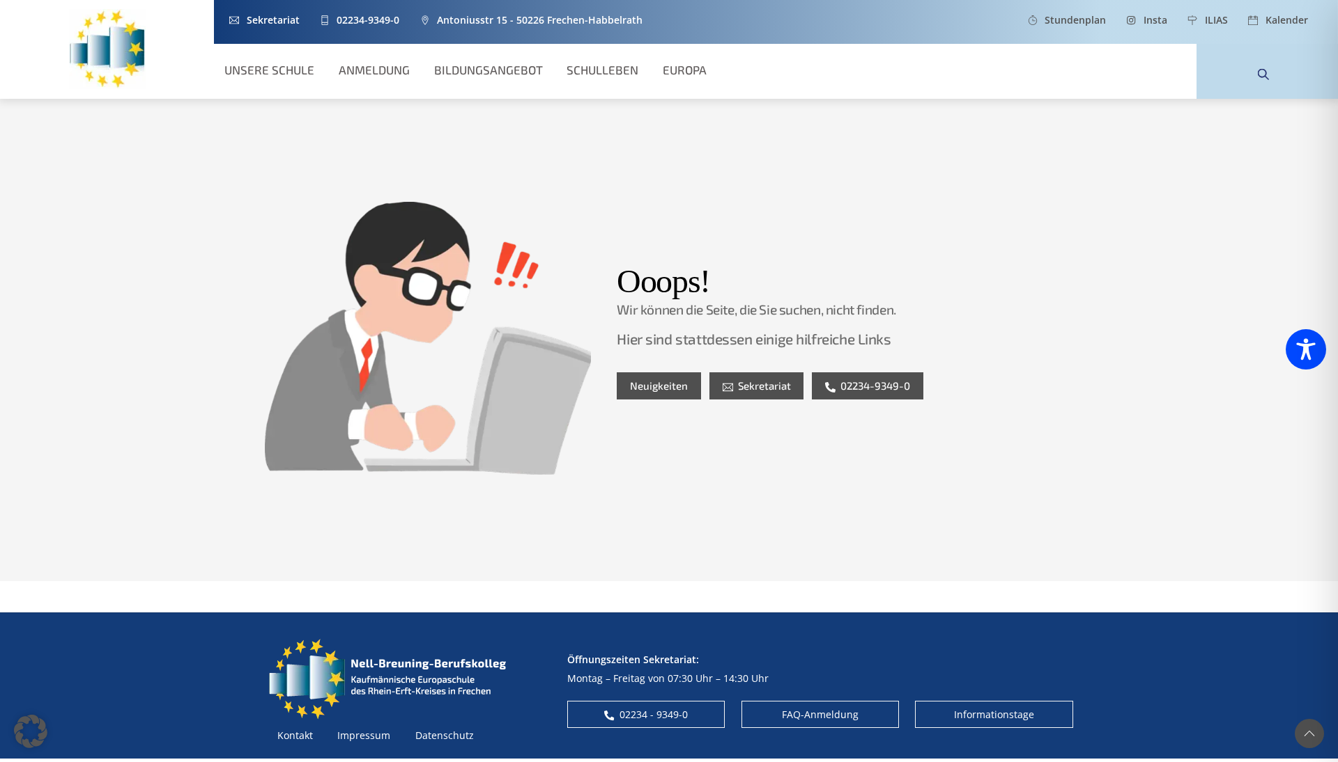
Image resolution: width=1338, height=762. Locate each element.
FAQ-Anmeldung (820, 714)
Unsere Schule (269, 70)
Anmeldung (374, 70)
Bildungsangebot (488, 70)
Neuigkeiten (659, 385)
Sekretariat (764, 385)
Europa (685, 70)
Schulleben (602, 70)
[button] (30, 731)
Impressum (363, 735)
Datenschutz (444, 735)
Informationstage (994, 714)
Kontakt (295, 735)
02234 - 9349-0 (654, 714)
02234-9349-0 (875, 385)
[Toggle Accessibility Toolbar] (1306, 349)
